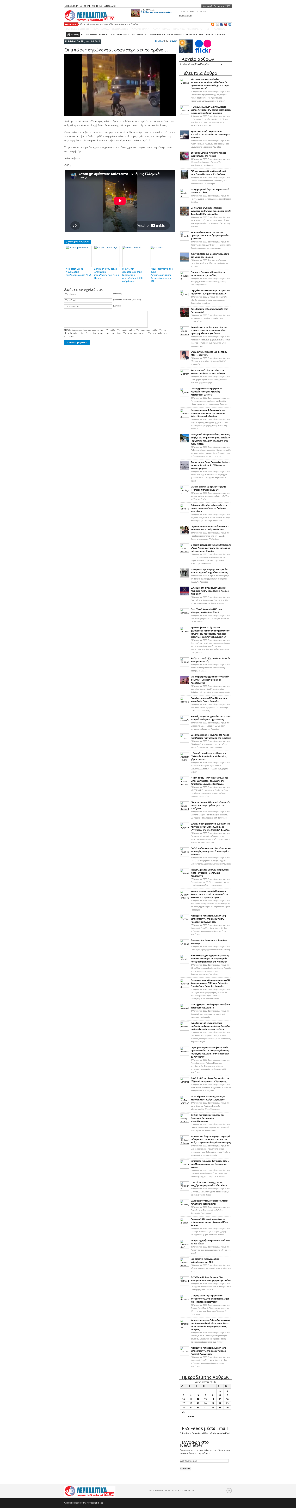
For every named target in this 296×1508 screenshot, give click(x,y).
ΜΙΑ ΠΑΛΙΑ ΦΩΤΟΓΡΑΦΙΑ (212, 34)
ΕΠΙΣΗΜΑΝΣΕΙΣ (148, 10)
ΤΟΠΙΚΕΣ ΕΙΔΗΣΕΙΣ (77, 28)
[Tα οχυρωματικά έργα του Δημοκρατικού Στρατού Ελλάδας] (184, 196)
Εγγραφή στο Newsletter (194, 1443)
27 (205, 1407)
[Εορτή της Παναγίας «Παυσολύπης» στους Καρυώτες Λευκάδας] (184, 279)
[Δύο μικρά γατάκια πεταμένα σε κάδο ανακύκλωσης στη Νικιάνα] (184, 160)
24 (183, 1407)
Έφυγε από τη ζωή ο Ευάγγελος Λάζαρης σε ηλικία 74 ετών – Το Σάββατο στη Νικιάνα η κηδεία (210, 465)
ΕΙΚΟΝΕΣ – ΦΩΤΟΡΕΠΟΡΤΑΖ (191, 28)
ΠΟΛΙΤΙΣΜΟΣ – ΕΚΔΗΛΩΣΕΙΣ (110, 28)
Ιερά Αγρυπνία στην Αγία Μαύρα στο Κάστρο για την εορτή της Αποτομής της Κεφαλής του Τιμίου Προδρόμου (210, 894)
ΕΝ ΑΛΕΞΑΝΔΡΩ (175, 34)
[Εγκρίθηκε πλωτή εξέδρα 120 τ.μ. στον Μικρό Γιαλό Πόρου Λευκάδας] (184, 705)
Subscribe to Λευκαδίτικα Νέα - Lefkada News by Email (205, 1433)
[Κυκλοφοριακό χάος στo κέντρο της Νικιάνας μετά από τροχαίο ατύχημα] (184, 377)
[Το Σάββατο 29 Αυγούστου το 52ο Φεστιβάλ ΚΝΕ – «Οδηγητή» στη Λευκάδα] (184, 1284)
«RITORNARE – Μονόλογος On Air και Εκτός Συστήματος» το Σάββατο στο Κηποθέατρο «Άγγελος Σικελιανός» (209, 781)
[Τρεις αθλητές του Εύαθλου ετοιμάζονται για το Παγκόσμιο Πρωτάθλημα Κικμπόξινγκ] (184, 876)
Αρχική (75, 34)
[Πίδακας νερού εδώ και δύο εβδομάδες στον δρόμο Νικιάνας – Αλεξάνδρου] (184, 178)
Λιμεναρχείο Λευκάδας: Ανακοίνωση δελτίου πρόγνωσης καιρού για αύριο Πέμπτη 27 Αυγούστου (208, 1351)
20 (205, 1403)
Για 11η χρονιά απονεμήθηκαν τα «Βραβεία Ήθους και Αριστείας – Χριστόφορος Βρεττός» (206, 391)
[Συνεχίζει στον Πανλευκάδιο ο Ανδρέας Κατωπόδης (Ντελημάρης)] (184, 1208)
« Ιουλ (191, 1416)
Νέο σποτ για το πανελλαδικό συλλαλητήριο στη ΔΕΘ (78, 271)
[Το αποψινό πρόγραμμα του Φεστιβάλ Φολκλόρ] (184, 947)
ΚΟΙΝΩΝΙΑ (191, 34)
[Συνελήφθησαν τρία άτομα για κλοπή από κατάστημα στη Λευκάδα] (184, 1011)
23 (227, 1403)
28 (213, 1407)
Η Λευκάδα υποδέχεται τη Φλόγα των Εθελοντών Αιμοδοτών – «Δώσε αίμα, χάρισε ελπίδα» (209, 756)
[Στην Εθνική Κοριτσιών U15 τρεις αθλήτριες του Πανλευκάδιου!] (184, 616)
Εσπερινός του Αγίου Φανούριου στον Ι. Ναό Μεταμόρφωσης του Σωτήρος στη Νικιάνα (210, 1164)
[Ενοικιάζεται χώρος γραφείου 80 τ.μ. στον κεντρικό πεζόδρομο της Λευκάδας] (184, 723)
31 (183, 1412)
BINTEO (159, 41)
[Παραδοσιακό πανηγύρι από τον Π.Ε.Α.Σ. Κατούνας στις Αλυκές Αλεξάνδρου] (184, 534)
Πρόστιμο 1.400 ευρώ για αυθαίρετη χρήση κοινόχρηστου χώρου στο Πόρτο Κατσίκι (209, 1222)
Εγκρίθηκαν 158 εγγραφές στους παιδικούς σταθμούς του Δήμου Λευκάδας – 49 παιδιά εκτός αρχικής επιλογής (210, 1026)
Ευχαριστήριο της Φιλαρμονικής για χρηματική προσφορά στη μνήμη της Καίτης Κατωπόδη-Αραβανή (208, 413)
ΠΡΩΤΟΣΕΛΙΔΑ (157, 34)
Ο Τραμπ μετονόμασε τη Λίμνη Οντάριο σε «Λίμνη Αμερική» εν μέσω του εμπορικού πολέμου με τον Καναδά (211, 548)
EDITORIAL (85, 6)
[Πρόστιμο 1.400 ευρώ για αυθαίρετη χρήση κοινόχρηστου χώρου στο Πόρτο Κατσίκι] (184, 1226)
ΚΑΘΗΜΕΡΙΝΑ (140, 28)
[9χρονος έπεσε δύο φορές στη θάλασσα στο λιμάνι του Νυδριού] (184, 261)
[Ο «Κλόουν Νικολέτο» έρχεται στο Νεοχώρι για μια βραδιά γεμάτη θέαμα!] (184, 1189)
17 (183, 1403)
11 (191, 1399)
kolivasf (173, 41)
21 (213, 1403)
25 (191, 1407)
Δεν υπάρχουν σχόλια (210, 144)
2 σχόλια (209, 300)
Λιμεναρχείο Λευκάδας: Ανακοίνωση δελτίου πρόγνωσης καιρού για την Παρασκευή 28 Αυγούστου (208, 919)
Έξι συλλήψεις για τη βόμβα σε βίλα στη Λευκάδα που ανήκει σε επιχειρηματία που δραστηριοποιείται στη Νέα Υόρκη (210, 958)
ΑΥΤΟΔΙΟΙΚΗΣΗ (89, 34)
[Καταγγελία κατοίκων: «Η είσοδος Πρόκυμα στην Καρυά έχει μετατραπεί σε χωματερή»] (184, 239)
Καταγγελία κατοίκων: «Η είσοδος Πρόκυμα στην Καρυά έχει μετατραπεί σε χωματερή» (210, 235)
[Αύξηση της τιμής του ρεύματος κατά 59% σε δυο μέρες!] (184, 1247)
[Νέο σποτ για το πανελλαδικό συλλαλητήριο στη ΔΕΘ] (184, 1266)
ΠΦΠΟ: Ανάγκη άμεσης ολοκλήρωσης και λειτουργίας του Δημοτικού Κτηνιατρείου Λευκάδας (211, 851)
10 (183, 1399)
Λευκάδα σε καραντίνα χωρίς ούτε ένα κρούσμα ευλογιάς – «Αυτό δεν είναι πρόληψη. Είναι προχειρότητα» (209, 330)
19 (198, 1403)
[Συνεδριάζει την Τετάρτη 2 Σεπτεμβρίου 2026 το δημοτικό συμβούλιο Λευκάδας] (184, 577)
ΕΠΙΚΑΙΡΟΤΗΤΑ (107, 34)
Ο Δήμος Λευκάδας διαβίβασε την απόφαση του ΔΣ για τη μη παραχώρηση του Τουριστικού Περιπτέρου (210, 1299)
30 (227, 1407)
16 (227, 1399)
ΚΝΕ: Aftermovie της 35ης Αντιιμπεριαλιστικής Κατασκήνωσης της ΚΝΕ (162, 274)
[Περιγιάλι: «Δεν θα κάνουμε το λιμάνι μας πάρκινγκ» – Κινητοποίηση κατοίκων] (184, 297)
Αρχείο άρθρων (187, 64)
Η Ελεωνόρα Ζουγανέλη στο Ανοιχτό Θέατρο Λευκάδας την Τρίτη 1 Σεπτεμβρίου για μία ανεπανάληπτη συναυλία (211, 110)
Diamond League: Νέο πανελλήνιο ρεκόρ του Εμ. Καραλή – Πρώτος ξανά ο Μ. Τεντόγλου (210, 805)
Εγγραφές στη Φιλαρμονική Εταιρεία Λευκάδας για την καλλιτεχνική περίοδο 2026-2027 (210, 591)
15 (220, 1399)
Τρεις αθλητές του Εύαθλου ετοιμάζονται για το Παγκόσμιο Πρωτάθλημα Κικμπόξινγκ (210, 873)
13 (205, 1399)
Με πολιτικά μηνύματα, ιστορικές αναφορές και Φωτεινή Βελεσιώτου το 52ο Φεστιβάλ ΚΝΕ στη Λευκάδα (211, 211)
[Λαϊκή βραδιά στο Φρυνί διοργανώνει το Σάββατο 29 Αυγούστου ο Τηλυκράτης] (184, 1085)
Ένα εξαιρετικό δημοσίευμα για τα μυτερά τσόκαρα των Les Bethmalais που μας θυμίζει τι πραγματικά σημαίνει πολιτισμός (211, 1139)
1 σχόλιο (209, 263)
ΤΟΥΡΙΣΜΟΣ (123, 34)
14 (213, 1399)
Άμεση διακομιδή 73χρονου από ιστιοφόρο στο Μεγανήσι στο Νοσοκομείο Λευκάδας (210, 134)
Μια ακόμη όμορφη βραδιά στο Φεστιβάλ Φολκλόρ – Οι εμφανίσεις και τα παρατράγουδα (210, 680)
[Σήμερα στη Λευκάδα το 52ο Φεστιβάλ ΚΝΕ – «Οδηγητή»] (184, 359)
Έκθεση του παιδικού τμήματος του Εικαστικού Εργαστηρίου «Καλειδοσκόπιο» (207, 1118)
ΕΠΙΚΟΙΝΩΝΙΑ (71, 6)
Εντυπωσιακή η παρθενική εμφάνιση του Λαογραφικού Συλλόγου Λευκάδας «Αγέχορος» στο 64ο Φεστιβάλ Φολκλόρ (210, 827)
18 (191, 1403)
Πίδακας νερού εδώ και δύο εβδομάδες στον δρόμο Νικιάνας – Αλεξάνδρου (113, 24)
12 (198, 1399)
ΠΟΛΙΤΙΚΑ (218, 28)
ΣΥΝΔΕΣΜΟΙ (109, 6)
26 (198, 1407)
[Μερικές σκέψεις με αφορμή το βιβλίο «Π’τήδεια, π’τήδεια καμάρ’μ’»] (184, 493)
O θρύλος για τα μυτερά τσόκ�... (156, 12)
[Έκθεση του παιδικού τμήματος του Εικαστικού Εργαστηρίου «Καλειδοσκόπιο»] (184, 1122)
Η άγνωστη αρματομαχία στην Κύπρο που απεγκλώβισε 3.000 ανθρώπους (132, 274)
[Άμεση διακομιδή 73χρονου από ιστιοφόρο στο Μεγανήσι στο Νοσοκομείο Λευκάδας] (184, 139)
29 (220, 1407)
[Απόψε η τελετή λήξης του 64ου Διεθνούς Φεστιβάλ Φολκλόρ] (184, 665)
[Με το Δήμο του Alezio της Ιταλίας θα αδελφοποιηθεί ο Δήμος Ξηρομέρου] (184, 1103)
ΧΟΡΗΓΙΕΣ (97, 6)
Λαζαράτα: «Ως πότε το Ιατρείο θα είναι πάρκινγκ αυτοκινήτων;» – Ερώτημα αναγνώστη (209, 508)
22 (220, 1403)
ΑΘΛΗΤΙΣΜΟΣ (161, 28)
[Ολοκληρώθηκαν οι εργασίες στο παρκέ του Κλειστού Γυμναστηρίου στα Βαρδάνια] (184, 742)
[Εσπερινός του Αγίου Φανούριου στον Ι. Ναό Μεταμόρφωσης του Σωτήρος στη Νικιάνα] (184, 1168)
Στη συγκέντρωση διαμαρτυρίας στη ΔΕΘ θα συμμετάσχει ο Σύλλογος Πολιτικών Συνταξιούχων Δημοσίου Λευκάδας (210, 983)
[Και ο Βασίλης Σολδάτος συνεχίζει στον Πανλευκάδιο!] (184, 316)
